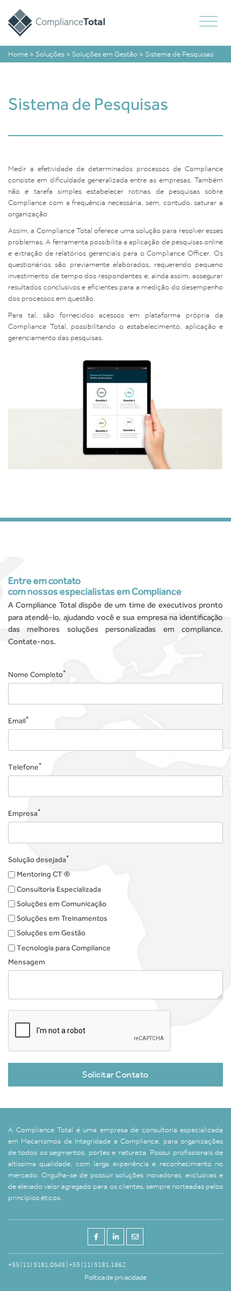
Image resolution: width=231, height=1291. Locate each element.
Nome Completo (37, 674)
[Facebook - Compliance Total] (96, 1236)
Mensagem (26, 961)
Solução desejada (38, 859)
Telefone (25, 766)
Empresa (24, 812)
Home (19, 54)
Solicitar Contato (115, 1074)
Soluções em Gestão (105, 54)
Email (18, 720)
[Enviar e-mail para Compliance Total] (134, 1236)
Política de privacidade (115, 1277)
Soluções (50, 54)
